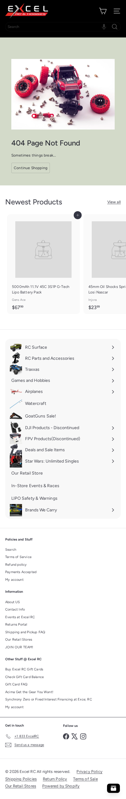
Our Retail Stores (18, 640)
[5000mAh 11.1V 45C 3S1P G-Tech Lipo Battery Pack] (43, 264)
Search (10, 550)
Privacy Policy (89, 771)
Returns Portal (16, 624)
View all (114, 202)
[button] (104, 26)
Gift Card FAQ (16, 684)
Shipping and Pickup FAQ (25, 632)
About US (12, 602)
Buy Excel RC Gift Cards (24, 669)
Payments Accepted (20, 572)
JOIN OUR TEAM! (19, 647)
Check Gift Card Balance (24, 677)
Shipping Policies (21, 779)
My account (14, 580)
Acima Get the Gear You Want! (29, 692)
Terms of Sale (85, 779)
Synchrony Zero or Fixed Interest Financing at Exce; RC (48, 699)
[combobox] (63, 26)
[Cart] (103, 11)
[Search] (115, 26)
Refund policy (16, 565)
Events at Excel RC (20, 617)
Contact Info (15, 609)
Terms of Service (18, 557)
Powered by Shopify (61, 786)
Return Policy (55, 779)
